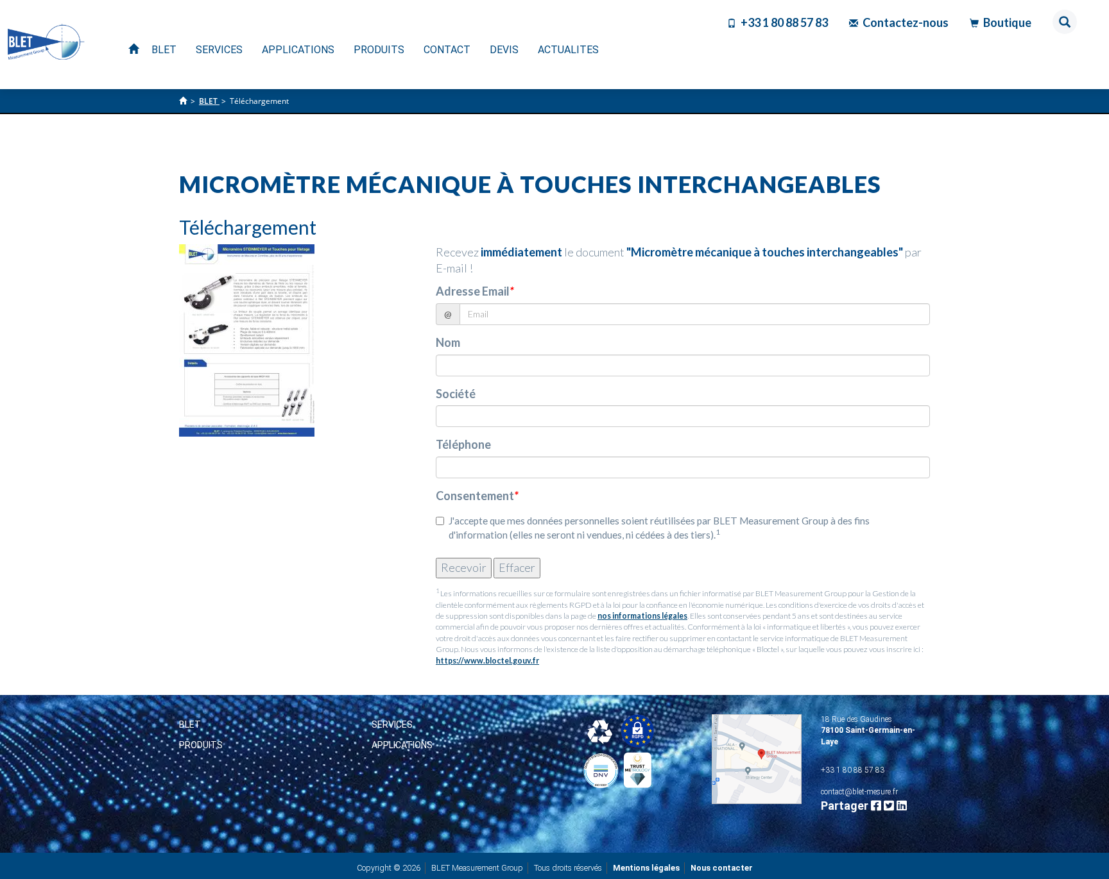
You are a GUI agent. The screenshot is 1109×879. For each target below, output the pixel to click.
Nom (448, 342)
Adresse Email (475, 291)
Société (456, 394)
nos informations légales (642, 616)
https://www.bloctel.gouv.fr (487, 661)
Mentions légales (646, 868)
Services (392, 724)
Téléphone (463, 444)
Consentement (477, 496)
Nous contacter (722, 868)
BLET (190, 724)
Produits (201, 745)
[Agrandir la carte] (756, 759)
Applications (402, 745)
